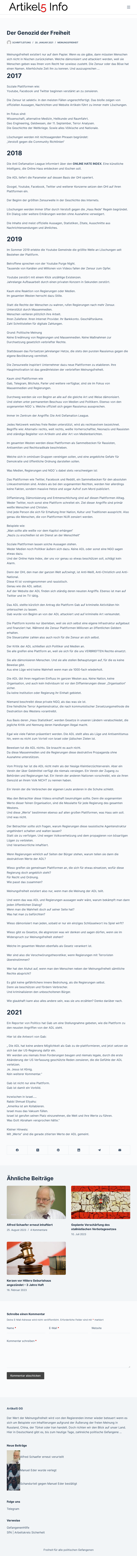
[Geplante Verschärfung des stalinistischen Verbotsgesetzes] (100, 1202)
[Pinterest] (58, 1150)
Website (97, 1328)
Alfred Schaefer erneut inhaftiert (30, 1225)
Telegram (13, 1509)
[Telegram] (99, 1150)
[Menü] (128, 7)
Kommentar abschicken (25, 1375)
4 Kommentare (38, 1229)
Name (11, 1328)
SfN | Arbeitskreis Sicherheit (26, 1532)
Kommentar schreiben (22, 1341)
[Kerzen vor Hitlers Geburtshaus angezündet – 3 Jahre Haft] (36, 1258)
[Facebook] (17, 1150)
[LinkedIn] (79, 1150)
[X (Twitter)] (37, 1150)
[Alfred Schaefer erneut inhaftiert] (36, 1202)
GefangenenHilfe (18, 1527)
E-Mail (54, 1328)
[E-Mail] (120, 1150)
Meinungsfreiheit (67, 42)
